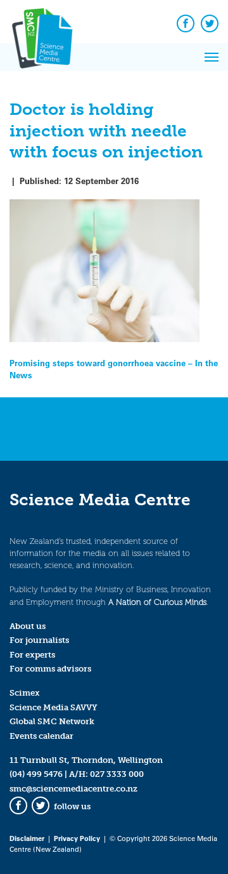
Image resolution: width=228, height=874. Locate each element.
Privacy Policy (77, 838)
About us (28, 626)
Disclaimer (27, 838)
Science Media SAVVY (54, 707)
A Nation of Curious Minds (157, 602)
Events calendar (41, 736)
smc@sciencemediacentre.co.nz (73, 788)
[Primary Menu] (211, 57)
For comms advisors (50, 668)
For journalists (39, 640)
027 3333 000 (117, 774)
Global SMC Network (52, 721)
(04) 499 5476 (36, 774)
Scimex (25, 693)
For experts (32, 654)
